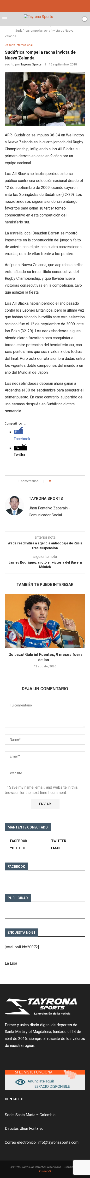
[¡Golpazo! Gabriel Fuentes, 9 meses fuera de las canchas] (45, 621)
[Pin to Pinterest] (67, 481)
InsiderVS (45, 1171)
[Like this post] (53, 481)
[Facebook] (38, 5)
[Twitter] (45, 5)
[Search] (76, 19)
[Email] (51, 5)
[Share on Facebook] (58, 481)
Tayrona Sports (31, 64)
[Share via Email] (72, 481)
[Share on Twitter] (63, 481)
